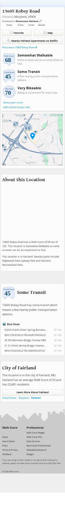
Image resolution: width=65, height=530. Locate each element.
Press (5, 446)
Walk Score (9, 427)
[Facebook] (10, 433)
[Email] (15, 433)
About (5, 437)
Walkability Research (36, 450)
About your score (13, 102)
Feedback (6, 454)
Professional (35, 427)
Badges (30, 454)
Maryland (24, 398)
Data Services (33, 441)
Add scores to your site (16, 107)
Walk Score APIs (34, 437)
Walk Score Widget (36, 433)
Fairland (7, 16)
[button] (32, 136)
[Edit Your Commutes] (40, 20)
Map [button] (50, 33)
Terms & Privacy (10, 450)
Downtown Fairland (27, 21)
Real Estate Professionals (39, 446)
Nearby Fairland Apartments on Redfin (34, 40)
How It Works (8, 441)
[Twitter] (4, 433)
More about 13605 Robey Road (18, 47)
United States (9, 398)
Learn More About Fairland (32, 392)
